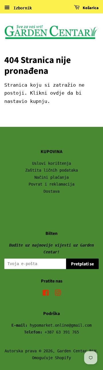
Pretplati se (82, 264)
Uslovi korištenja (51, 163)
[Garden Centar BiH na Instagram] (58, 294)
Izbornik (21, 8)
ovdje (57, 93)
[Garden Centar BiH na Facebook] (45, 294)
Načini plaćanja (51, 177)
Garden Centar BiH (76, 351)
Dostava (51, 191)
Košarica (90, 8)
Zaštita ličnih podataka (51, 170)
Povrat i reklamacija (51, 184)
